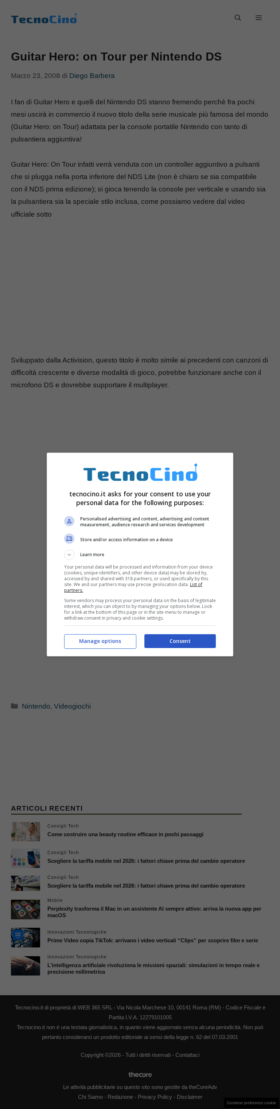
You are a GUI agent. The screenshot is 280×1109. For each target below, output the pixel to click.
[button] (140, 555)
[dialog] (140, 554)
